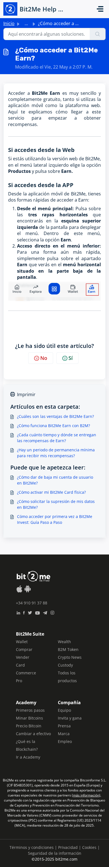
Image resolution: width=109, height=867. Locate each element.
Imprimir (26, 394)
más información (86, 795)
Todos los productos (67, 676)
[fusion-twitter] (30, 612)
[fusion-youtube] (37, 612)
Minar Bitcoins (29, 718)
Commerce (26, 672)
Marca (64, 733)
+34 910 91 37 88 (31, 603)
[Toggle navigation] (100, 9)
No (43, 358)
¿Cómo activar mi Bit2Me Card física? (51, 492)
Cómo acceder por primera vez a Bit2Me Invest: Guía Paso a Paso (54, 519)
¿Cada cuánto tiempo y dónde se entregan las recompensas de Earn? (56, 437)
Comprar (24, 649)
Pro (19, 680)
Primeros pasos (30, 710)
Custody (65, 665)
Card (20, 665)
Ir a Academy (28, 757)
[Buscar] (98, 34)
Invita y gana (70, 718)
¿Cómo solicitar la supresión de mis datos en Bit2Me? (56, 504)
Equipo (64, 710)
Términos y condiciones (32, 847)
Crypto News (70, 657)
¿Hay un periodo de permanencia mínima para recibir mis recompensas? (56, 452)
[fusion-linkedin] (18, 612)
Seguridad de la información (54, 853)
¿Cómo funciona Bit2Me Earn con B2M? (53, 425)
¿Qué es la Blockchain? (27, 745)
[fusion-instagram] (52, 612)
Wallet (22, 641)
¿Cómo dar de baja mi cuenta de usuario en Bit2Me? (55, 480)
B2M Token (68, 649)
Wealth (64, 641)
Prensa (64, 725)
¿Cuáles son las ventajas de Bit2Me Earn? (55, 416)
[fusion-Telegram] (45, 612)
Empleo (65, 741)
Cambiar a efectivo (33, 733)
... (26, 23)
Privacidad (68, 847)
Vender (22, 657)
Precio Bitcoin (28, 725)
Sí (70, 358)
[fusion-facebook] (23, 612)
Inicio (9, 23)
